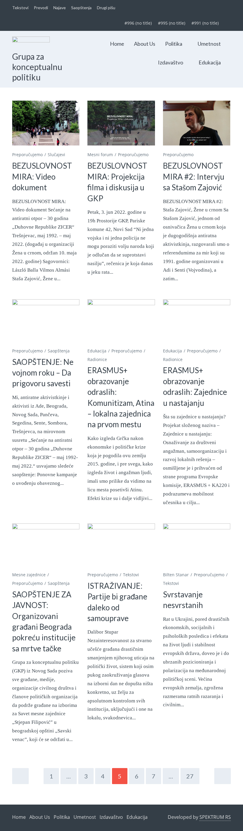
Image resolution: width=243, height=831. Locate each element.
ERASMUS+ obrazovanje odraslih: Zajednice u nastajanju (195, 386)
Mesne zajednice (29, 574)
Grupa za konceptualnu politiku (37, 66)
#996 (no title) (138, 23)
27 (190, 776)
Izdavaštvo (170, 62)
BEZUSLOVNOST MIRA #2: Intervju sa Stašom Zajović (193, 176)
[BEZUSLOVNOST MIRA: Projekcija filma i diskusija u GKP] (121, 123)
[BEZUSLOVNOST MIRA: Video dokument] (45, 123)
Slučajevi (56, 154)
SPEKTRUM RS (215, 817)
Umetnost (209, 43)
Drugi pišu (106, 7)
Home (117, 43)
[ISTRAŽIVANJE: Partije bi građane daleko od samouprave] (121, 546)
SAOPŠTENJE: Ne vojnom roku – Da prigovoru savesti (42, 372)
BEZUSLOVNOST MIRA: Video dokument (42, 176)
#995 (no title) (171, 23)
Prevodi (41, 7)
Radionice (97, 359)
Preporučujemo (27, 154)
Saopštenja (81, 7)
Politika (173, 43)
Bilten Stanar (176, 574)
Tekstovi (20, 7)
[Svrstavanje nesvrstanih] (196, 546)
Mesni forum (100, 154)
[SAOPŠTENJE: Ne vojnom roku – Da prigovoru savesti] (45, 321)
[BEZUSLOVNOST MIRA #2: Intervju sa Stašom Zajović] (196, 123)
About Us (144, 43)
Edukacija (210, 62)
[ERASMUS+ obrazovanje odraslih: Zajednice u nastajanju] (196, 321)
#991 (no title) (205, 23)
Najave (59, 7)
